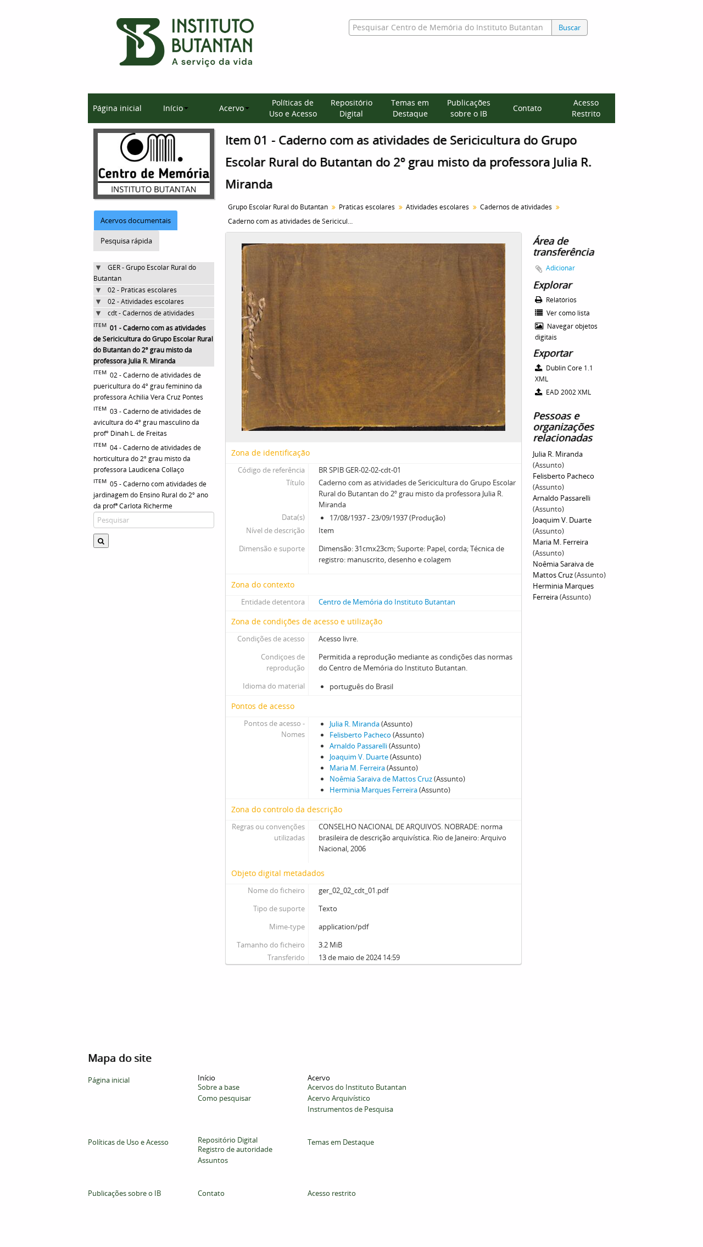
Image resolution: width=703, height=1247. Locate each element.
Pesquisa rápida (126, 241)
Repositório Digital (351, 108)
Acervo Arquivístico (339, 1098)
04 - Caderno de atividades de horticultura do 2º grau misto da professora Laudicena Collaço (147, 458)
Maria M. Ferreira (357, 768)
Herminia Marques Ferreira (373, 790)
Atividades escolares (437, 207)
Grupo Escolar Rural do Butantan (278, 207)
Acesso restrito (332, 1193)
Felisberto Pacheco (360, 735)
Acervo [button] (231, 108)
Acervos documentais (136, 220)
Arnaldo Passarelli (358, 746)
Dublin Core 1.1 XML (564, 373)
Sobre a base (218, 1087)
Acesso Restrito (586, 108)
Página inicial (117, 108)
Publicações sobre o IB (468, 108)
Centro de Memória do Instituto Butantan (387, 602)
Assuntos (213, 1160)
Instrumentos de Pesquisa (350, 1109)
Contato (527, 108)
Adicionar (560, 268)
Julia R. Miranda (355, 724)
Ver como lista (567, 313)
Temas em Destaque (410, 108)
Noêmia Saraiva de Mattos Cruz (381, 779)
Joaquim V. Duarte (359, 757)
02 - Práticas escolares (142, 290)
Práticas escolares (367, 207)
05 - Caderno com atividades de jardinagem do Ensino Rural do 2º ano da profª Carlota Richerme (150, 495)
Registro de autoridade (235, 1149)
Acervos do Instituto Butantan (357, 1087)
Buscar (570, 27)
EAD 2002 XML (567, 392)
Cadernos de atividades (516, 207)
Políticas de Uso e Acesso (293, 108)
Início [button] (173, 108)
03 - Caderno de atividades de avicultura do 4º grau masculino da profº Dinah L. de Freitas (147, 422)
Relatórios (560, 299)
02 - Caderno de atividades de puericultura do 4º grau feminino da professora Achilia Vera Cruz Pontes (148, 386)
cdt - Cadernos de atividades (151, 313)
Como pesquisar (224, 1098)
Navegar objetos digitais (566, 332)
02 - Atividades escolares (146, 301)
